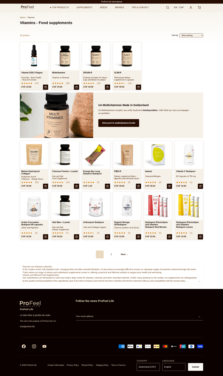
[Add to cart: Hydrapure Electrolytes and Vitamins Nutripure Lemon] (200, 236)
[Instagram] (34, 346)
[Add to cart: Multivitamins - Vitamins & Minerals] (76, 87)
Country (142, 361)
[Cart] (199, 7)
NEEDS (103, 7)
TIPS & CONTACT (140, 7)
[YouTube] (44, 346)
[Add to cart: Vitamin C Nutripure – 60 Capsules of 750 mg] (200, 186)
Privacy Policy (73, 365)
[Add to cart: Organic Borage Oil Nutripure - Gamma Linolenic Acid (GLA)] (138, 236)
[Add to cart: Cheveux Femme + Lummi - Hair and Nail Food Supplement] (76, 186)
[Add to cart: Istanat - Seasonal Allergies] (169, 186)
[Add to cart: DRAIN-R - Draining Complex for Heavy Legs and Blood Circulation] (107, 87)
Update (195, 367)
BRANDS (119, 7)
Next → (124, 254)
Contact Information (56, 365)
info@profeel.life (27, 326)
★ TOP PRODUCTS (59, 7)
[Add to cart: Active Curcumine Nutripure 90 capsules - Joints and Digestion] (45, 236)
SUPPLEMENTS (84, 7)
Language (168, 361)
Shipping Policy (102, 365)
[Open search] (168, 7)
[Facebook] (24, 346)
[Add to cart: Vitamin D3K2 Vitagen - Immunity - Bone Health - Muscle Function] (45, 87)
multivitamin (62, 272)
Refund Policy (87, 365)
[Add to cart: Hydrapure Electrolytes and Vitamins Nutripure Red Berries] (169, 236)
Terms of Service (118, 365)
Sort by (175, 35)
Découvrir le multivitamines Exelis (118, 123)
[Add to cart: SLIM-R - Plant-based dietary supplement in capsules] (138, 87)
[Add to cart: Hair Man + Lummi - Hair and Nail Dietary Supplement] (76, 236)
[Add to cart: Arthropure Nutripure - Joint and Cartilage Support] (107, 236)
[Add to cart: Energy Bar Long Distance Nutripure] (107, 186)
